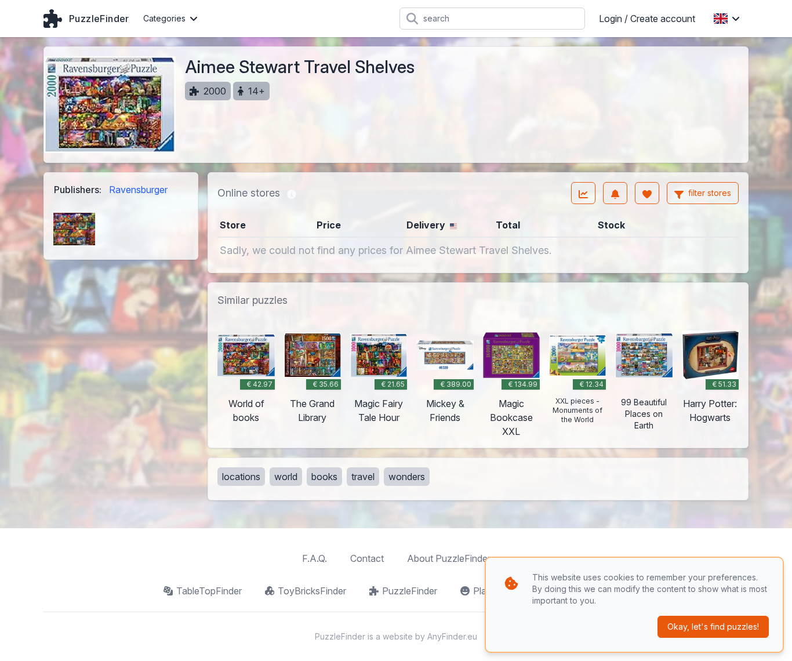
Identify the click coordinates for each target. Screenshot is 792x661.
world (285, 476)
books (324, 476)
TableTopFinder (209, 591)
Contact (367, 558)
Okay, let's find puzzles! (713, 626)
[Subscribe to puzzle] (615, 193)
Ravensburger (138, 189)
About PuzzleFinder (449, 558)
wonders (406, 476)
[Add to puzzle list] (647, 193)
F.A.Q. (314, 558)
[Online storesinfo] (291, 193)
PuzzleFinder (409, 591)
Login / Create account (647, 18)
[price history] (583, 193)
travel (363, 476)
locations (241, 476)
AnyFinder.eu (452, 636)
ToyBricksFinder (312, 591)
